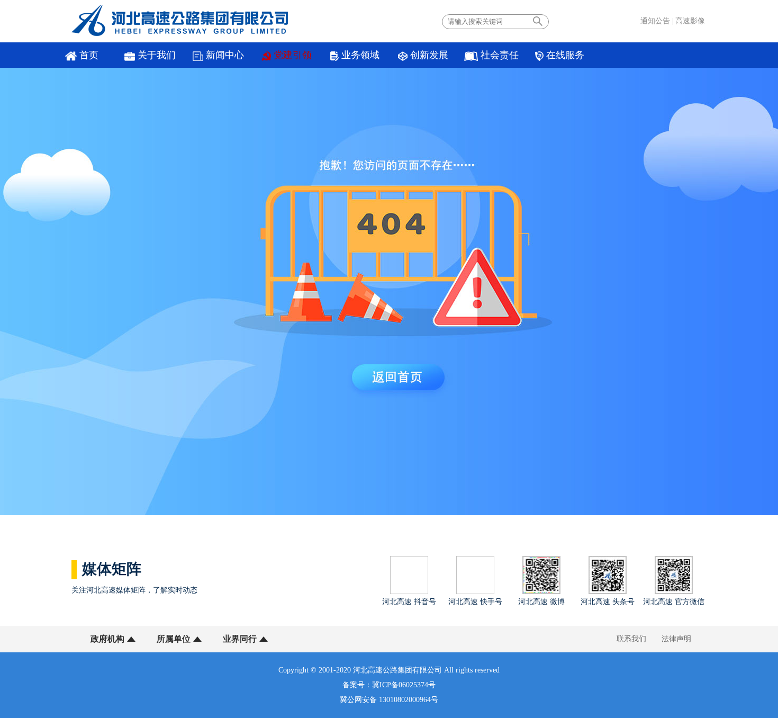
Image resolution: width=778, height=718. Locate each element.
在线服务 (565, 55)
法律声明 (676, 639)
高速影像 (690, 21)
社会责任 (500, 55)
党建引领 (293, 55)
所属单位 (174, 638)
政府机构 (107, 638)
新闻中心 (225, 55)
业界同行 (240, 638)
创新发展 (429, 55)
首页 (88, 55)
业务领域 (360, 55)
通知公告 (655, 21)
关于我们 (157, 55)
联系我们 (631, 639)
